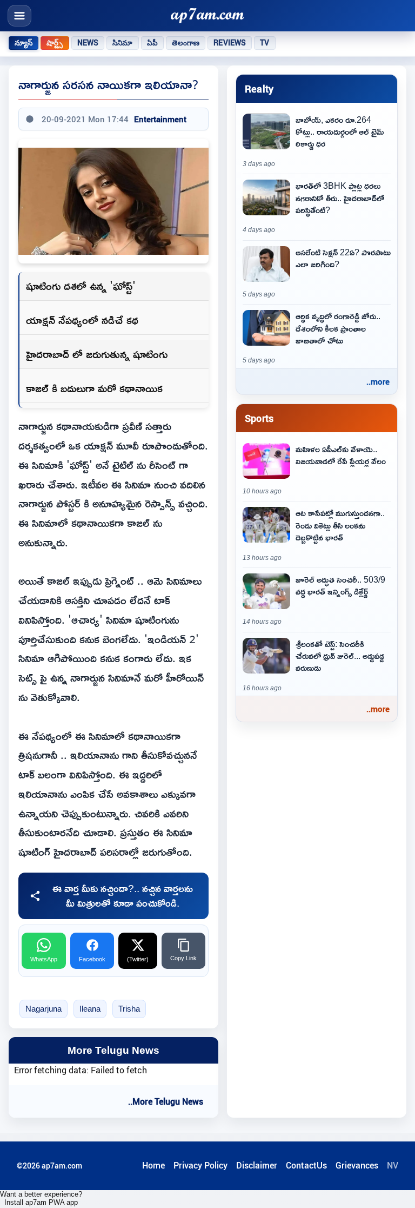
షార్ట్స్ (54, 43)
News (88, 43)
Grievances (357, 1165)
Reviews (229, 43)
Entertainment (160, 119)
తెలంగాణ (186, 43)
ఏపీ (152, 43)
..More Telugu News (165, 1101)
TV (264, 43)
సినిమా (122, 43)
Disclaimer (256, 1165)
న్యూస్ (23, 43)
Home (153, 1165)
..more (378, 381)
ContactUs (306, 1165)
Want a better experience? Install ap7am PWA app (41, 1198)
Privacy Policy (200, 1165)
